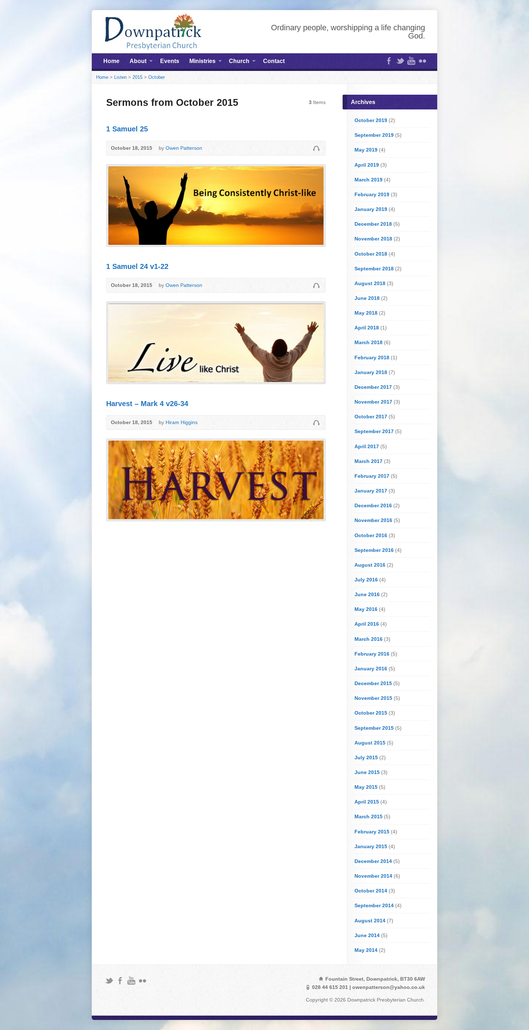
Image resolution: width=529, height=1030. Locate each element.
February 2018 (371, 357)
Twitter (400, 61)
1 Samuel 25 (127, 129)
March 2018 (368, 342)
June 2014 (367, 935)
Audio (316, 148)
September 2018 (374, 268)
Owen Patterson (184, 148)
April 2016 (366, 624)
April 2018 (366, 327)
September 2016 (374, 550)
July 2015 (366, 757)
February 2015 (371, 832)
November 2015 (373, 698)
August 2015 (369, 743)
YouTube (411, 61)
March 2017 (368, 461)
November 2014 (373, 876)
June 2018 (367, 298)
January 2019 (370, 209)
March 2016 (368, 639)
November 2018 (373, 239)
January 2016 (370, 668)
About (138, 62)
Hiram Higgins (182, 422)
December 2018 (373, 224)
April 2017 (366, 446)
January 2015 (370, 846)
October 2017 (370, 416)
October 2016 (370, 535)
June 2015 (367, 772)
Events (169, 61)
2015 (137, 77)
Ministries (202, 62)
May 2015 (365, 787)
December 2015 (373, 683)
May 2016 (365, 609)
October (156, 77)
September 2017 (374, 431)
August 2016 (369, 565)
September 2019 (374, 135)
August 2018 (369, 283)
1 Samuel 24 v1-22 (137, 266)
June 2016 (367, 594)
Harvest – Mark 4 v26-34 (147, 404)
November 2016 (373, 520)
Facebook (389, 61)
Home (111, 61)
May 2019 (365, 150)
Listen (120, 77)
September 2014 (374, 905)
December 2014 (373, 861)
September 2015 (374, 728)
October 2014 (370, 891)
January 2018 (370, 372)
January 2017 (370, 491)
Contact (274, 61)
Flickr (422, 61)
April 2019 (366, 165)
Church (239, 62)
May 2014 (365, 950)
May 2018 (365, 313)
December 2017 (373, 387)
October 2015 (370, 713)
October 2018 (370, 254)
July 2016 (366, 580)
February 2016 (371, 654)
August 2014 (369, 920)
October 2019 (370, 120)
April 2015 (366, 802)
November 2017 (373, 402)
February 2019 (371, 194)
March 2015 (368, 816)
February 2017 (371, 476)
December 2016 (373, 505)
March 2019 (368, 180)
